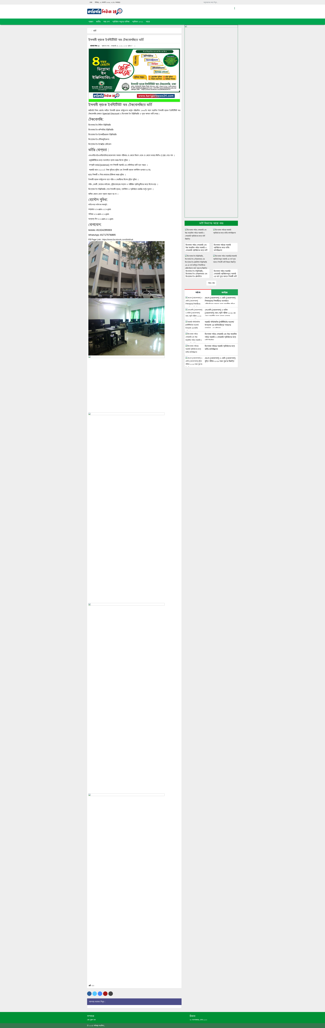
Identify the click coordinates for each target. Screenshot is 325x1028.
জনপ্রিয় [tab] (225, 292)
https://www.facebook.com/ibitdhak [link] (117, 239)
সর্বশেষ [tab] (198, 292)
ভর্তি (94, 30)
